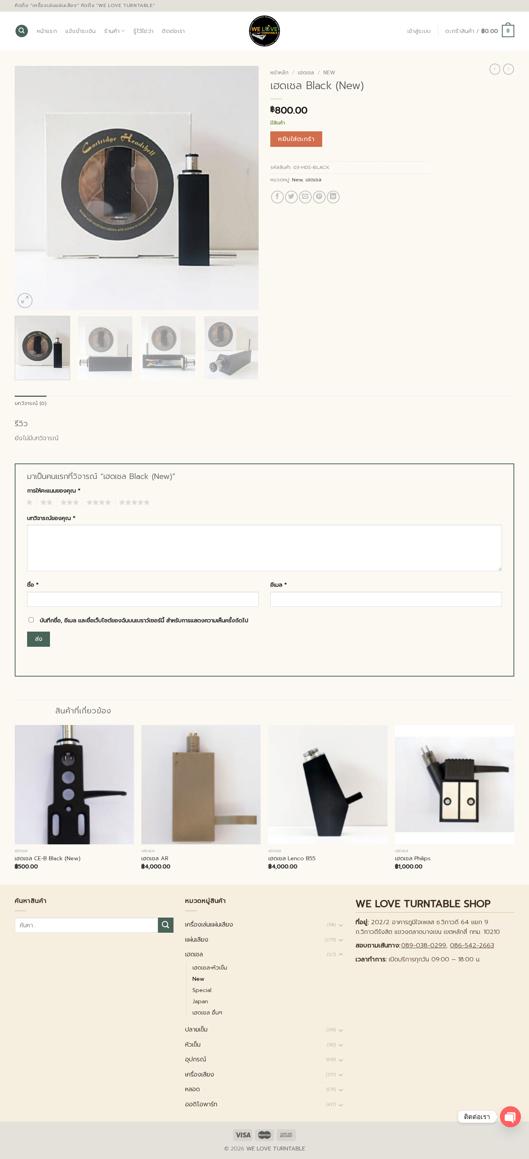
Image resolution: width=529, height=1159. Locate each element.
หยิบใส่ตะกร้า (296, 139)
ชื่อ (33, 584)
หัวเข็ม (193, 1044)
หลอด (192, 1089)
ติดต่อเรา (173, 31)
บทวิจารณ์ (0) (30, 403)
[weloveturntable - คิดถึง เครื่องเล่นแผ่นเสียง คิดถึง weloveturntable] (264, 31)
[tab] (30, 403)
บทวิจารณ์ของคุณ (51, 518)
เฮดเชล (306, 73)
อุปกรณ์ (195, 1059)
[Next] (244, 188)
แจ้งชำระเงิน (80, 31)
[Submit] (165, 925)
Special (201, 990)
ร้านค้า (111, 31)
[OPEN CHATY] (510, 1116)
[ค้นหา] (21, 31)
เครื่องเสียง (199, 1074)
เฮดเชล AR (154, 858)
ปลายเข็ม (196, 1029)
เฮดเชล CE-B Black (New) (48, 858)
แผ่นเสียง (196, 939)
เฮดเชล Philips (413, 858)
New (329, 73)
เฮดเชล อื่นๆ (207, 1012)
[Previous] (29, 188)
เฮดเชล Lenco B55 (292, 858)
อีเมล (278, 584)
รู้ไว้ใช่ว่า (143, 31)
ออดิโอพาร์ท (201, 1104)
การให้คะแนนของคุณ (54, 490)
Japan (200, 1001)
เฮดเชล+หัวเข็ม (209, 967)
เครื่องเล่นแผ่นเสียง (209, 924)
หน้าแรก (47, 31)
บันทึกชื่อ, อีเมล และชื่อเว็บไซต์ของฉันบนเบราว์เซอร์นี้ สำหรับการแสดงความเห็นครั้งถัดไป (144, 620)
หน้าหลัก (279, 73)
